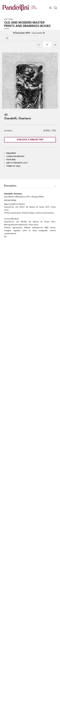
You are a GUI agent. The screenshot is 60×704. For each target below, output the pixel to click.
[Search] (55, 8)
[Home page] (19, 7)
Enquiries (11, 153)
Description (10, 186)
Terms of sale (13, 166)
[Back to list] (21, 38)
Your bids (11, 160)
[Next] (55, 45)
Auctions (8, 19)
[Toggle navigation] (50, 8)
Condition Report (15, 156)
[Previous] (39, 45)
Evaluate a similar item (30, 140)
